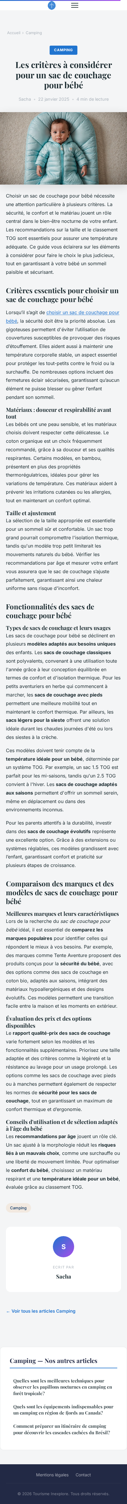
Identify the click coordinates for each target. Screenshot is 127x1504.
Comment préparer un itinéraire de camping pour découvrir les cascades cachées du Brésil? (61, 1429)
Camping (34, 32)
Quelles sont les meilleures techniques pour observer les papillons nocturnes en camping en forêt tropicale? (62, 1387)
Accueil (13, 32)
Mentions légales (52, 1474)
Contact (83, 1474)
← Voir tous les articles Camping (41, 1311)
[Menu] (75, 5)
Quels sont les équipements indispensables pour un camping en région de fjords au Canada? (63, 1410)
